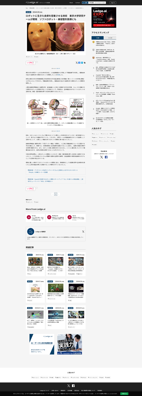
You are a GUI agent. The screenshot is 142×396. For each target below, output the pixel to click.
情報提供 (63, 390)
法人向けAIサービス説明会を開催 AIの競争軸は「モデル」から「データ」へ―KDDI (105, 119)
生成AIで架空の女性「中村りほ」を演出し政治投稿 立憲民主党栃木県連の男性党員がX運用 (105, 51)
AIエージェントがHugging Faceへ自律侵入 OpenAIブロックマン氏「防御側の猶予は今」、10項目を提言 (105, 102)
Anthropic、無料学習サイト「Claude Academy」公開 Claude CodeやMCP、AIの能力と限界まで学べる (105, 60)
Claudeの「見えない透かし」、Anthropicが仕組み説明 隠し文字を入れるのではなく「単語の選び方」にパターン (105, 77)
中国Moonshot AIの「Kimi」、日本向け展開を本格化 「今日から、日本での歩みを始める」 (105, 43)
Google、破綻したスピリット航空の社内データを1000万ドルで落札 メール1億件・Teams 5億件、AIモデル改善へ (105, 110)
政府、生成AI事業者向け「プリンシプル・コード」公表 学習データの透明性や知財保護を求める (105, 86)
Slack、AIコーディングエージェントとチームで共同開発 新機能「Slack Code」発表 (105, 94)
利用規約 (99, 390)
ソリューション (101, 2)
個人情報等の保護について (88, 390)
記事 (86, 2)
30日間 (110, 38)
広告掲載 (70, 390)
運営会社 (76, 390)
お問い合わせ (54, 390)
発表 (58, 75)
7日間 (97, 38)
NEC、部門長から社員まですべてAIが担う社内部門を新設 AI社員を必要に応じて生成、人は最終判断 (105, 68)
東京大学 (58, 68)
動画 (92, 2)
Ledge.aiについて (44, 390)
